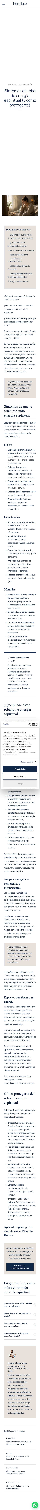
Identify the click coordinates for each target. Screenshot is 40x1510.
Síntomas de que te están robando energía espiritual (21, 236)
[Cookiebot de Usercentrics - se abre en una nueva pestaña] (28, 724)
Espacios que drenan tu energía (20, 268)
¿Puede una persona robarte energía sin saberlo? (19, 1324)
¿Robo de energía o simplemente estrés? (19, 1314)
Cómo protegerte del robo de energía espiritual (21, 275)
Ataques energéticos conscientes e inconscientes (19, 258)
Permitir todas (20, 769)
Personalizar (19, 776)
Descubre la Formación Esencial (20, 1267)
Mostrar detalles (26, 762)
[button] (35, 1505)
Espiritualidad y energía (20, 84)
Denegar (20, 784)
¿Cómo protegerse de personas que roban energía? (19, 1334)
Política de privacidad (11, 755)
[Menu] (3, 4)
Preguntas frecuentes (19, 281)
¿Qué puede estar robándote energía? (18, 244)
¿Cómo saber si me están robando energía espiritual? (19, 1304)
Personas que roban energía (22, 250)
